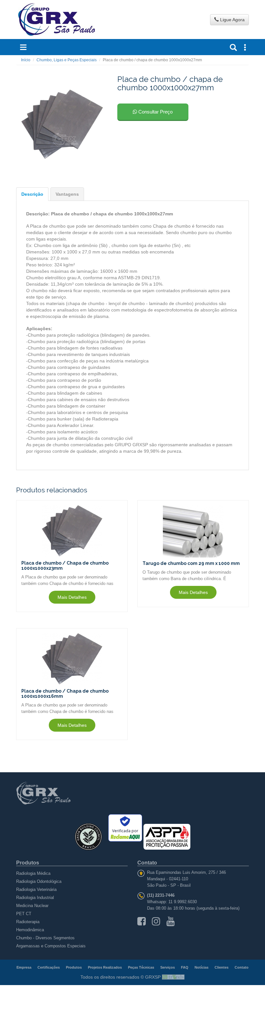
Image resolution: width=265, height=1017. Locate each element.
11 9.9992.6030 (182, 901)
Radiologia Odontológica (38, 881)
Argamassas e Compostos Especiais (51, 945)
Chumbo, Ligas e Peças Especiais (67, 60)
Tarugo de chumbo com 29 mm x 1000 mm (191, 563)
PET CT (23, 913)
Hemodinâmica (30, 929)
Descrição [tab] (32, 194)
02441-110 (178, 878)
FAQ (184, 967)
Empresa (23, 967)
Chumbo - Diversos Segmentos (45, 937)
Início (25, 60)
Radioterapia (27, 921)
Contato (242, 967)
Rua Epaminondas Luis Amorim (176, 872)
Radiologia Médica (33, 873)
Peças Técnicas (141, 967)
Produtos (74, 967)
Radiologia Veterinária (36, 889)
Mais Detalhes (72, 597)
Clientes (221, 967)
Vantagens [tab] (67, 194)
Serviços (167, 967)
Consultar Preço (155, 111)
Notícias (201, 967)
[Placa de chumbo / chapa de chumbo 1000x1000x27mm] (62, 124)
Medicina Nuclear (32, 905)
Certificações (48, 967)
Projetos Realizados (105, 967)
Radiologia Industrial (35, 897)
